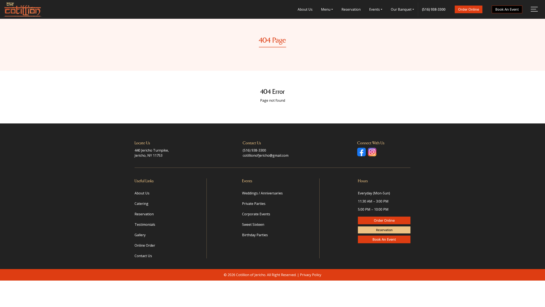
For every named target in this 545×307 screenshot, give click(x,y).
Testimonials (145, 224)
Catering (141, 203)
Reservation (351, 9)
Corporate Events (256, 214)
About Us (305, 9)
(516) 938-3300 (433, 9)
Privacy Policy (310, 274)
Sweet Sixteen (253, 224)
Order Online (468, 9)
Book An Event (507, 9)
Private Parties (253, 203)
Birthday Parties (255, 235)
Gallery (140, 235)
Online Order (145, 245)
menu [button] (325, 9)
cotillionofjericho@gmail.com (265, 155)
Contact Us (143, 255)
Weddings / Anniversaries (262, 193)
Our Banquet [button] (401, 9)
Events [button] (374, 9)
